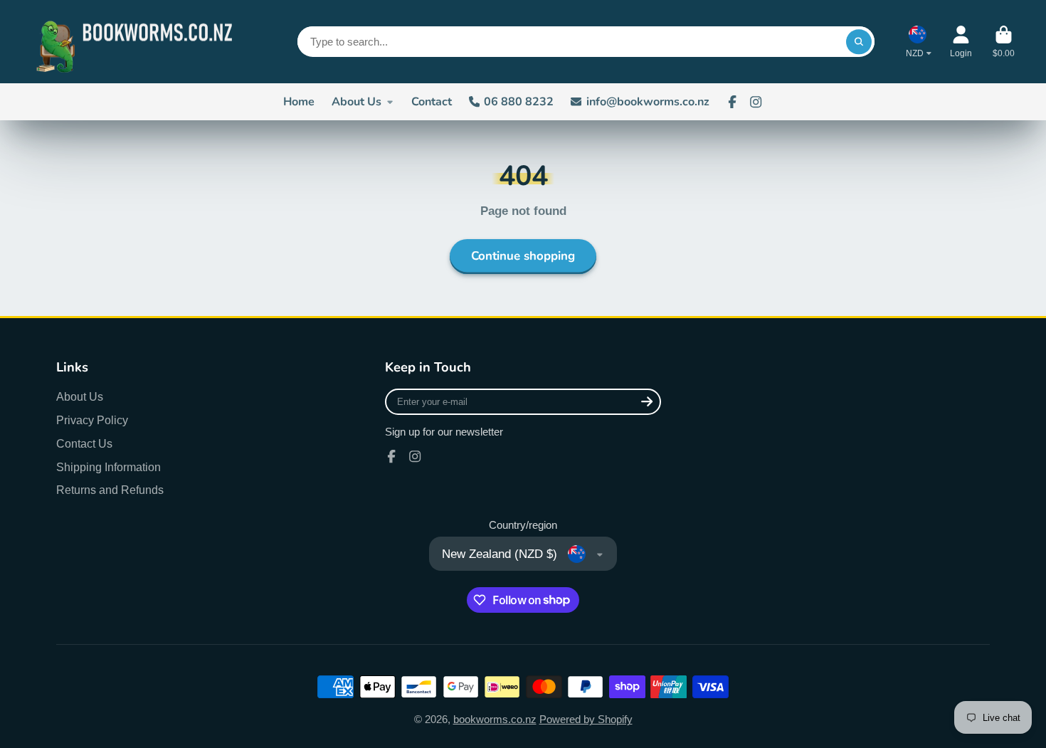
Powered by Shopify (586, 719)
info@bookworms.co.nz (647, 102)
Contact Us (84, 443)
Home (299, 102)
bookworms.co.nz (495, 719)
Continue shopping (523, 256)
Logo (138, 41)
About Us (356, 102)
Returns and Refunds (110, 489)
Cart (1004, 42)
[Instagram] (755, 101)
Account (961, 42)
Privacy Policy (92, 419)
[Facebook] (732, 101)
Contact (431, 102)
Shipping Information (108, 466)
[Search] (858, 41)
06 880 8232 (519, 102)
